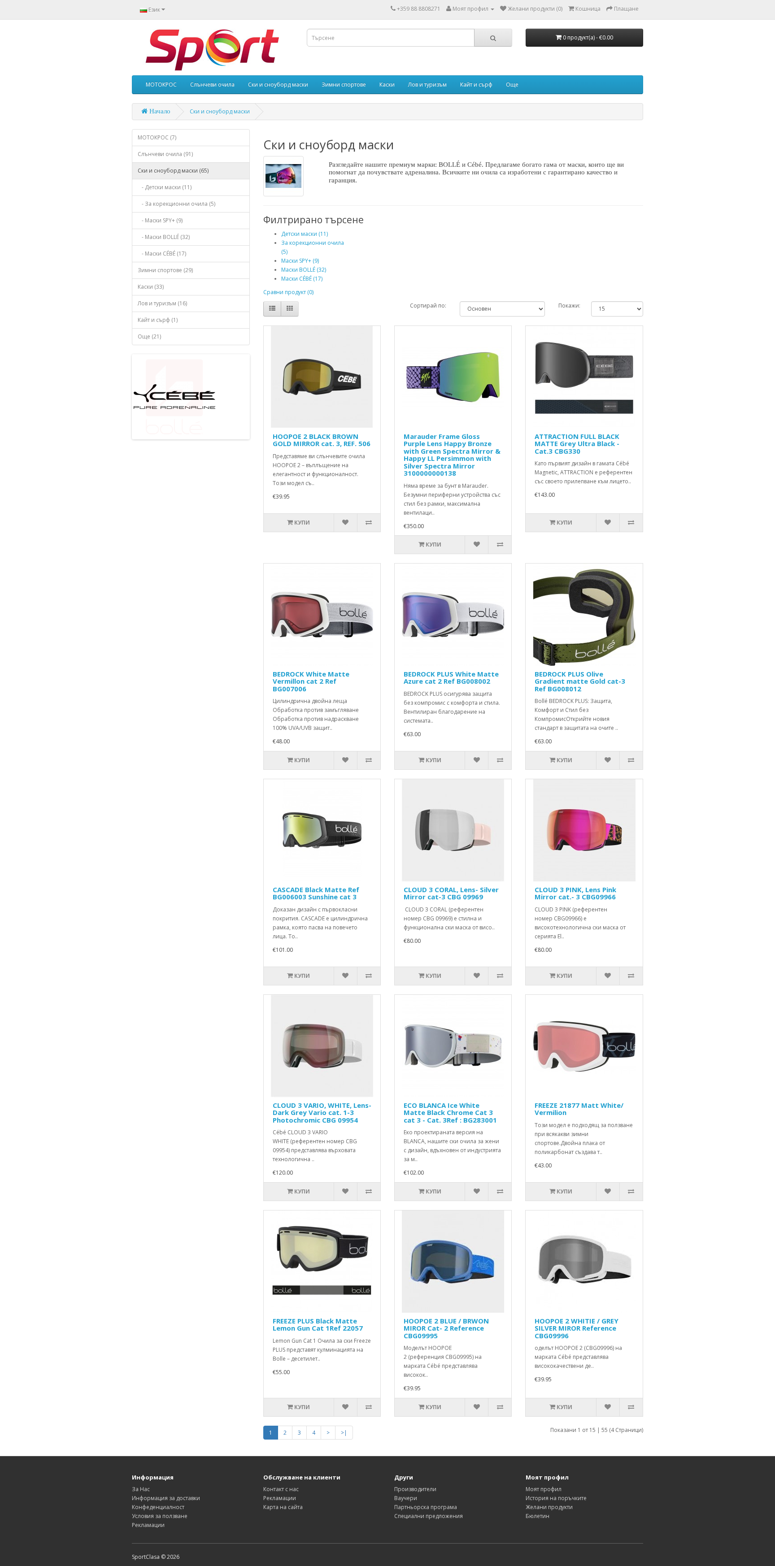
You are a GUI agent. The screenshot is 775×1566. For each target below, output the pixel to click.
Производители (415, 1489)
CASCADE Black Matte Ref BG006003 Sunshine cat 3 (316, 893)
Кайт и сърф (476, 84)
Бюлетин (537, 1516)
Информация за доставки (166, 1498)
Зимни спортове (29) (165, 270)
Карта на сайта (283, 1507)
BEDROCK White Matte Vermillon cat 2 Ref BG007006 (311, 681)
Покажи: (568, 305)
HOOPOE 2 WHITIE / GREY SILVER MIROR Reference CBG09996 (576, 1328)
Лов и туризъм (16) (162, 303)
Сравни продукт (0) (288, 292)
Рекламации (148, 1525)
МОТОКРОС (161, 84)
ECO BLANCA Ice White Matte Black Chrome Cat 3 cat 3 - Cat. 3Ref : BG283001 (450, 1112)
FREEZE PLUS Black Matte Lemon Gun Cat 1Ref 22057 (318, 1324)
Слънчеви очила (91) (165, 154)
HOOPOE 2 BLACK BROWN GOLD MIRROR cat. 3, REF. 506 (321, 440)
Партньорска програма (425, 1507)
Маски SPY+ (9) (300, 261)
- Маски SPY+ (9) (160, 220)
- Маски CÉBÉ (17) (162, 253)
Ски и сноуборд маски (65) (173, 170)
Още (512, 84)
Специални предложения (428, 1516)
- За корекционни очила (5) (176, 204)
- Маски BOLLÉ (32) (164, 237)
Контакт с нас (281, 1489)
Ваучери (405, 1498)
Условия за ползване (159, 1516)
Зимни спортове (344, 84)
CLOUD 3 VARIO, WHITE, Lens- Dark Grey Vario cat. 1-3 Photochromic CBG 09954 (322, 1112)
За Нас (141, 1489)
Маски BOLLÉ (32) (303, 269)
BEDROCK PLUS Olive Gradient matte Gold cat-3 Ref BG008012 (580, 681)
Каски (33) (151, 287)
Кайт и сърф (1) (158, 320)
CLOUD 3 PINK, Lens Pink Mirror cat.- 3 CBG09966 (575, 893)
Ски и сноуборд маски (278, 84)
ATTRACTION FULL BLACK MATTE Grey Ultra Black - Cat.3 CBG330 (577, 443)
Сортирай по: (428, 305)
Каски (387, 84)
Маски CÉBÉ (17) (301, 278)
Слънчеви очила (212, 84)
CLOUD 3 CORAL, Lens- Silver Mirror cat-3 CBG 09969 (451, 893)
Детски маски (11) (304, 234)
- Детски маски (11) (165, 187)
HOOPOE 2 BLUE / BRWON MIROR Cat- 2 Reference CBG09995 (446, 1328)
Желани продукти (549, 1507)
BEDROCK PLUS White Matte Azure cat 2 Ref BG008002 (451, 677)
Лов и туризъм (427, 84)
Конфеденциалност (158, 1507)
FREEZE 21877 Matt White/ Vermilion (579, 1109)
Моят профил (544, 1489)
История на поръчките (556, 1498)
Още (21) (149, 336)
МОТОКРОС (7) (157, 137)
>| (344, 1432)
